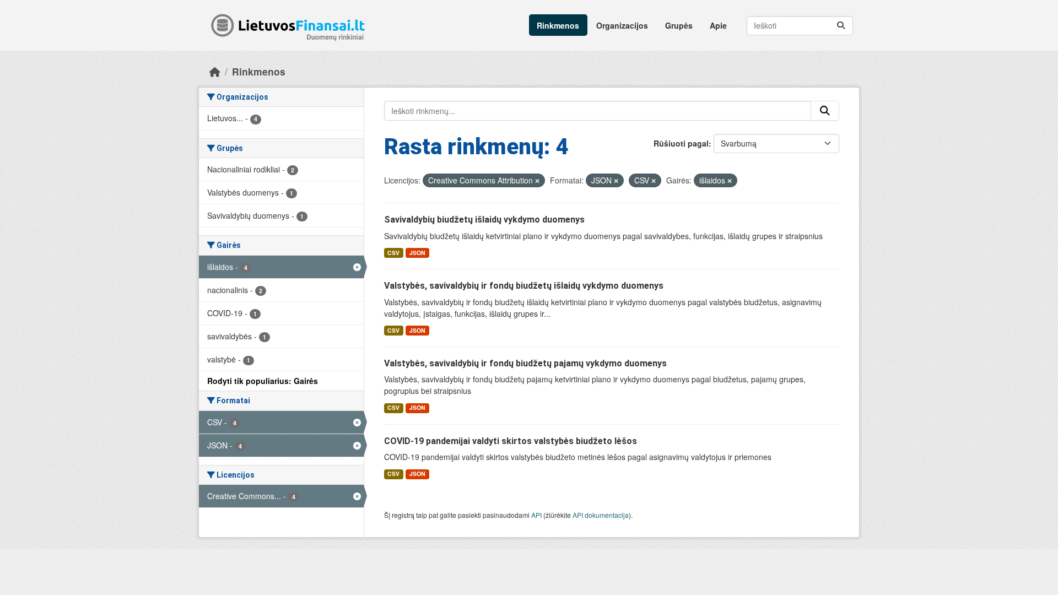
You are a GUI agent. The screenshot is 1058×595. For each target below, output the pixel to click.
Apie (718, 25)
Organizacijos (622, 25)
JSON (417, 252)
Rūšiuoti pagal (681, 143)
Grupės (679, 25)
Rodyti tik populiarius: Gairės (262, 380)
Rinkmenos (558, 25)
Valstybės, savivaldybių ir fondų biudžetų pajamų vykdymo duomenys (525, 363)
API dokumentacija (601, 515)
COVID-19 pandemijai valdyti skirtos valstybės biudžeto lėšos (510, 441)
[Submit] (841, 25)
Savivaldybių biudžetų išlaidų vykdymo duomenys (484, 219)
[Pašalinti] (537, 180)
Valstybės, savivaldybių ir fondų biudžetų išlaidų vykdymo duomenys (523, 285)
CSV (393, 252)
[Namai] (214, 71)
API (536, 515)
